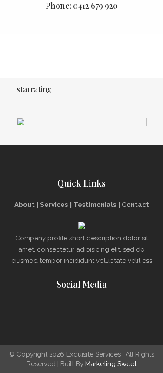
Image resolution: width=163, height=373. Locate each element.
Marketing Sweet (110, 364)
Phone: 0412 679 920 (82, 5)
